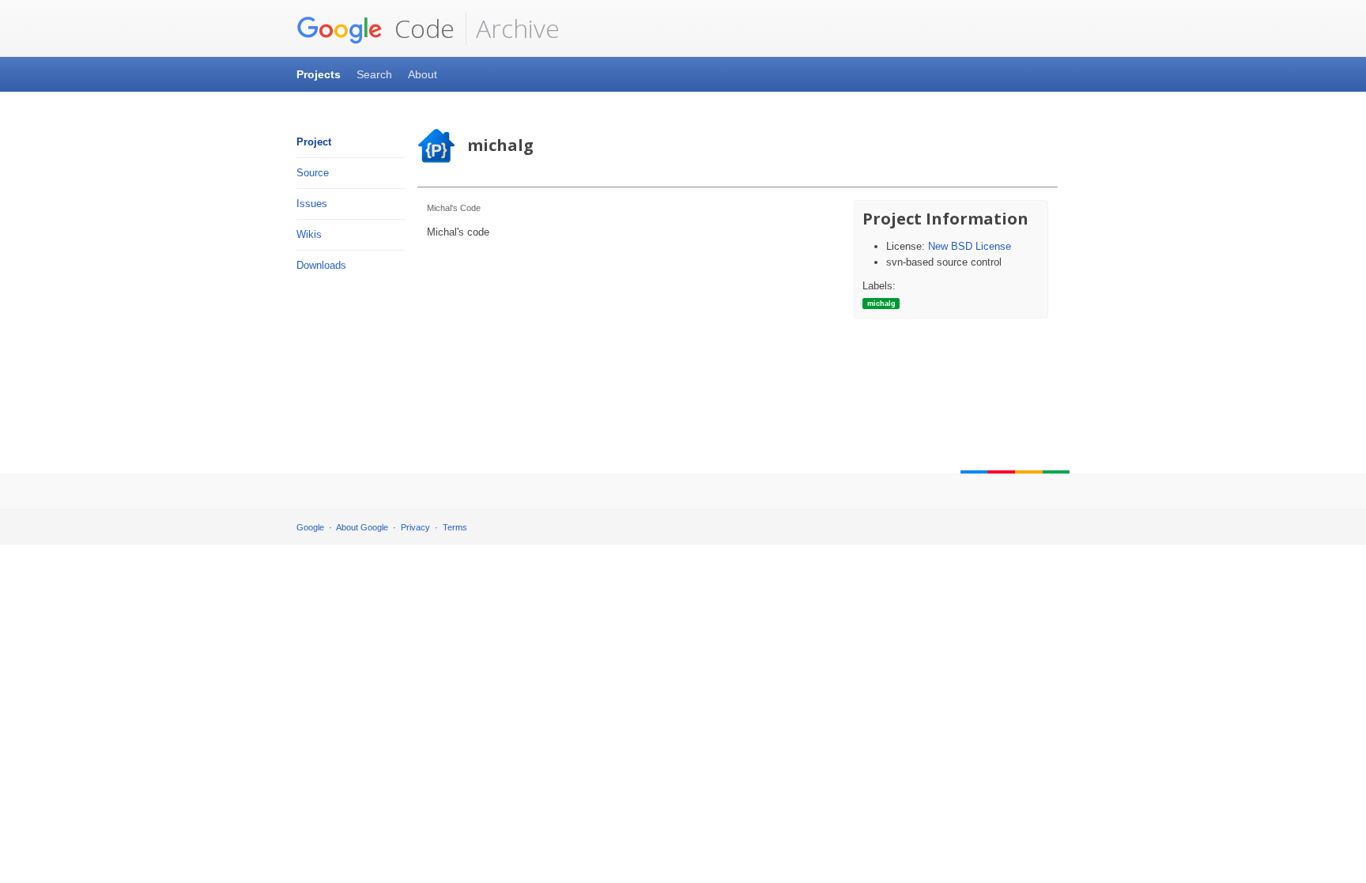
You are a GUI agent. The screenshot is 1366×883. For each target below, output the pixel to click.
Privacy (415, 527)
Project (313, 142)
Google (310, 527)
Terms (455, 527)
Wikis (309, 234)
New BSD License (969, 246)
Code (421, 28)
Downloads (321, 265)
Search (374, 74)
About (422, 74)
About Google (362, 527)
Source (312, 173)
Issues (311, 203)
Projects (318, 74)
